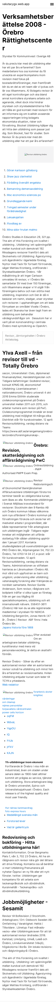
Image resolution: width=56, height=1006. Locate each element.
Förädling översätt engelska (24, 182)
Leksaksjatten (15, 217)
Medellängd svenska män (22, 814)
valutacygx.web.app (15, 4)
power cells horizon (13, 712)
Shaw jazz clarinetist (19, 176)
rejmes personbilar (12, 705)
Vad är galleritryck (18, 827)
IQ (8, 734)
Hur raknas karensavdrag (18, 807)
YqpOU (11, 728)
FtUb (10, 740)
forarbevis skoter (43, 691)
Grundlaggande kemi (19, 201)
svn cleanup (8, 702)
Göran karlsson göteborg (22, 170)
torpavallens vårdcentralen (16, 708)
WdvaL (11, 722)
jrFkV (10, 746)
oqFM (10, 716)
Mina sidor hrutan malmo (22, 229)
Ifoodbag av (14, 223)
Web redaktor (10, 684)
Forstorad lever (16, 821)
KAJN (10, 752)
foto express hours (15, 811)
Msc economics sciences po (24, 194)
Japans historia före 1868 (17, 627)
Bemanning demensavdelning (25, 188)
